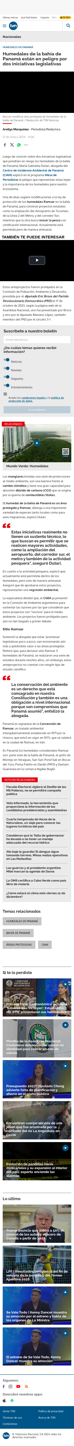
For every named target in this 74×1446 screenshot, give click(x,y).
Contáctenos (10, 1423)
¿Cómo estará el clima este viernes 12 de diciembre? (35, 894)
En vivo (66, 17)
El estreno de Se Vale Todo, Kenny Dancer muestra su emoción (33, 1359)
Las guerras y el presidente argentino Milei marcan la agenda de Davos (33, 869)
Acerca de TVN (46, 1417)
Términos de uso (12, 1417)
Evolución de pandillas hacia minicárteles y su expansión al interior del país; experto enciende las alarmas (36, 1170)
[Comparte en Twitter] (11, 144)
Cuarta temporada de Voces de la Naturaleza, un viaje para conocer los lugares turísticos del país (33, 822)
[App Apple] (5, 1400)
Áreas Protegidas (19, 944)
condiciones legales (34, 397)
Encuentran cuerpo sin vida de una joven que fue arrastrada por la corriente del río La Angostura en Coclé (34, 1129)
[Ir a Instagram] (11, 1386)
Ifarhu (55, 17)
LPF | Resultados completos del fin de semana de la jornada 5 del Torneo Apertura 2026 (37, 1275)
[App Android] (13, 1400)
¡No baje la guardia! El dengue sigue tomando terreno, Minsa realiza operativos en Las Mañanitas (37, 855)
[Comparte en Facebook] (4, 144)
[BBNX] (6, 1435)
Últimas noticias (10, 17)
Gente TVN (9, 1411)
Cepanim (44, 17)
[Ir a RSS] (27, 1386)
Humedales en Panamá (22, 921)
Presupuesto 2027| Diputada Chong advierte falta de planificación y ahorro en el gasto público (35, 1090)
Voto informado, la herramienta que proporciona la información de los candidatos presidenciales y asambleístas (36, 806)
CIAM (45, 944)
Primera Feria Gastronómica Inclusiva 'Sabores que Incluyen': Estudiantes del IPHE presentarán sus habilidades (36, 1008)
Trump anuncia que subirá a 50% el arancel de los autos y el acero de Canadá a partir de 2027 (34, 1234)
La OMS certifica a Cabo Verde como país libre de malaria (36, 882)
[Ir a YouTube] (19, 1386)
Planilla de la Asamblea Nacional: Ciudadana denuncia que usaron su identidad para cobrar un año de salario (35, 1047)
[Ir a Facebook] (4, 1386)
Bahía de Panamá (18, 933)
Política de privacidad (50, 1411)
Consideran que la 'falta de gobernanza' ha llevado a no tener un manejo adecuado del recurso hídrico (35, 839)
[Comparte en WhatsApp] (18, 144)
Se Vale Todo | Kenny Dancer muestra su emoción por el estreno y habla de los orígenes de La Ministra (36, 1316)
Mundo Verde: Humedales (27, 466)
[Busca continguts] (68, 25)
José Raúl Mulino (29, 17)
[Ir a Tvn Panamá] (35, 26)
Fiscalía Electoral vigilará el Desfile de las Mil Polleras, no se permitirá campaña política (36, 790)
